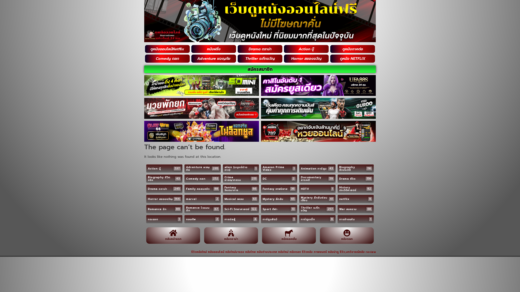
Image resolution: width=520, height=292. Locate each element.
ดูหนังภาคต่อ (352, 49)
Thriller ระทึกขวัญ (260, 58)
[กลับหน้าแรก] (173, 232)
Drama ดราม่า (260, 49)
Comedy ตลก (167, 58)
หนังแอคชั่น (289, 239)
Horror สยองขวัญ (306, 58)
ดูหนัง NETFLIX (352, 58)
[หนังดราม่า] (231, 232)
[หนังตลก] (346, 232)
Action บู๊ (306, 49)
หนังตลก (347, 239)
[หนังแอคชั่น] (288, 232)
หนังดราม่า (231, 239)
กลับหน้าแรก (173, 239)
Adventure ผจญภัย (213, 58)
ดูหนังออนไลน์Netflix (167, 49)
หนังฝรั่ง (214, 49)
